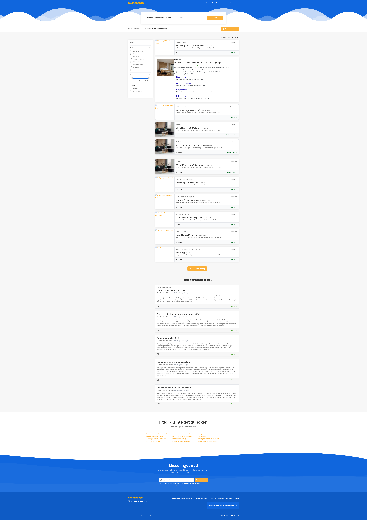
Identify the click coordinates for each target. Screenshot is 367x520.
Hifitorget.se (136, 62)
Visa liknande (208, 46)
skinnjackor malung (205, 434)
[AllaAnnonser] (136, 3)
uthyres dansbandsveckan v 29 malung (157, 434)
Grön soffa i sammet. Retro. (189, 200)
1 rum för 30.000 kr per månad (190, 145)
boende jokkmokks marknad (155, 439)
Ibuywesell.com (138, 64)
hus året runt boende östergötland (157, 436)
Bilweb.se (135, 54)
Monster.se (136, 67)
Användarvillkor (163, 485)
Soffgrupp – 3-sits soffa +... (188, 182)
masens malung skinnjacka (181, 441)
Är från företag (137, 91)
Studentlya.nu (137, 70)
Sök (215, 18)
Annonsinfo (190, 498)
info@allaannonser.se (139, 501)
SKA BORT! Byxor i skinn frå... (188, 110)
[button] (140, 48)
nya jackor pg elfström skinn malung (183, 436)
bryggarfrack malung (153, 441)
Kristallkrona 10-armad (187, 235)
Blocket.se (136, 56)
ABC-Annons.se (138, 51)
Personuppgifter (175, 485)
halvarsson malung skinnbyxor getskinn (210, 441)
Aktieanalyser (220, 498)
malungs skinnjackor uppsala (208, 439)
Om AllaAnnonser (232, 498)
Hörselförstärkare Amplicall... (189, 217)
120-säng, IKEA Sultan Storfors (190, 45)
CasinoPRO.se (232, 506)
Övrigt (159, 288)
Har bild (135, 88)
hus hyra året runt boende (181, 434)
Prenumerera (201, 480)
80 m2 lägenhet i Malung (187, 128)
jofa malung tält (203, 436)
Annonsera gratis (178, 498)
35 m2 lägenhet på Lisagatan (190, 165)
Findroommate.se (138, 59)
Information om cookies (204, 498)
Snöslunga (181, 252)
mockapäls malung (179, 439)
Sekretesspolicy (234, 515)
